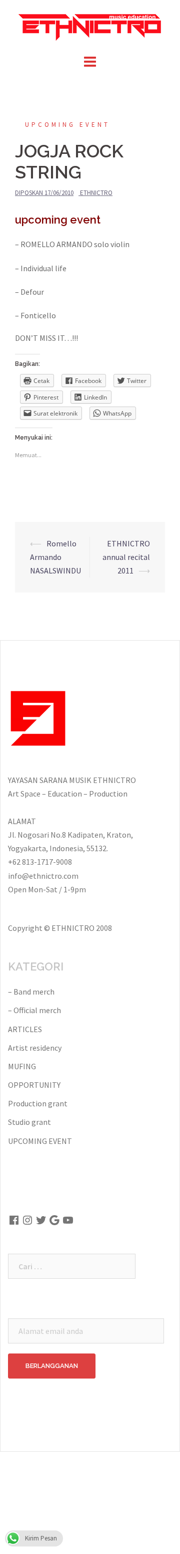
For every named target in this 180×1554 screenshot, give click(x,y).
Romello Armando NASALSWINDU (55, 556)
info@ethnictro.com (43, 876)
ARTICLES (25, 1029)
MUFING (22, 1066)
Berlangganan (52, 1366)
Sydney (19, 1485)
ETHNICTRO (96, 192)
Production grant (38, 1103)
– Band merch (31, 992)
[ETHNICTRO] (90, 25)
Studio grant (29, 1122)
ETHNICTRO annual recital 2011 (126, 556)
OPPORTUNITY (34, 1085)
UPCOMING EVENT (67, 124)
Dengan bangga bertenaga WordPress (73, 1468)
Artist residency (35, 1048)
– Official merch (34, 1010)
